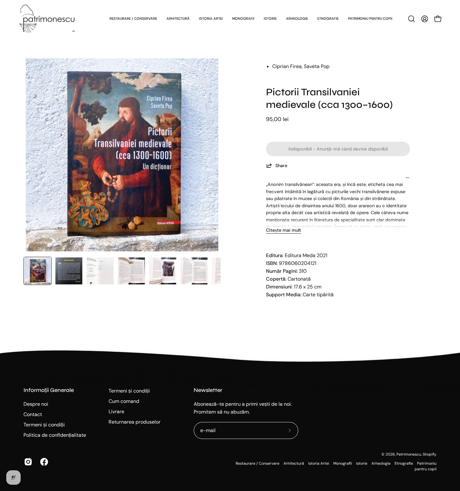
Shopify (429, 454)
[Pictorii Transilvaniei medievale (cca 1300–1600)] (37, 271)
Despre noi (35, 404)
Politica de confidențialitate (54, 435)
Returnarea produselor (135, 422)
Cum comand (124, 401)
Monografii (342, 463)
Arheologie (381, 463)
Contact (32, 414)
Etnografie (404, 463)
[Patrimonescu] (47, 19)
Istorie (361, 463)
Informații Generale (48, 390)
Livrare (116, 411)
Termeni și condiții (44, 424)
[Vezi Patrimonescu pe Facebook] (43, 462)
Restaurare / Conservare (257, 463)
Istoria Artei (318, 463)
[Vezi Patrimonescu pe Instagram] (27, 462)
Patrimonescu (408, 454)
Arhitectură (294, 463)
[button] (411, 18)
